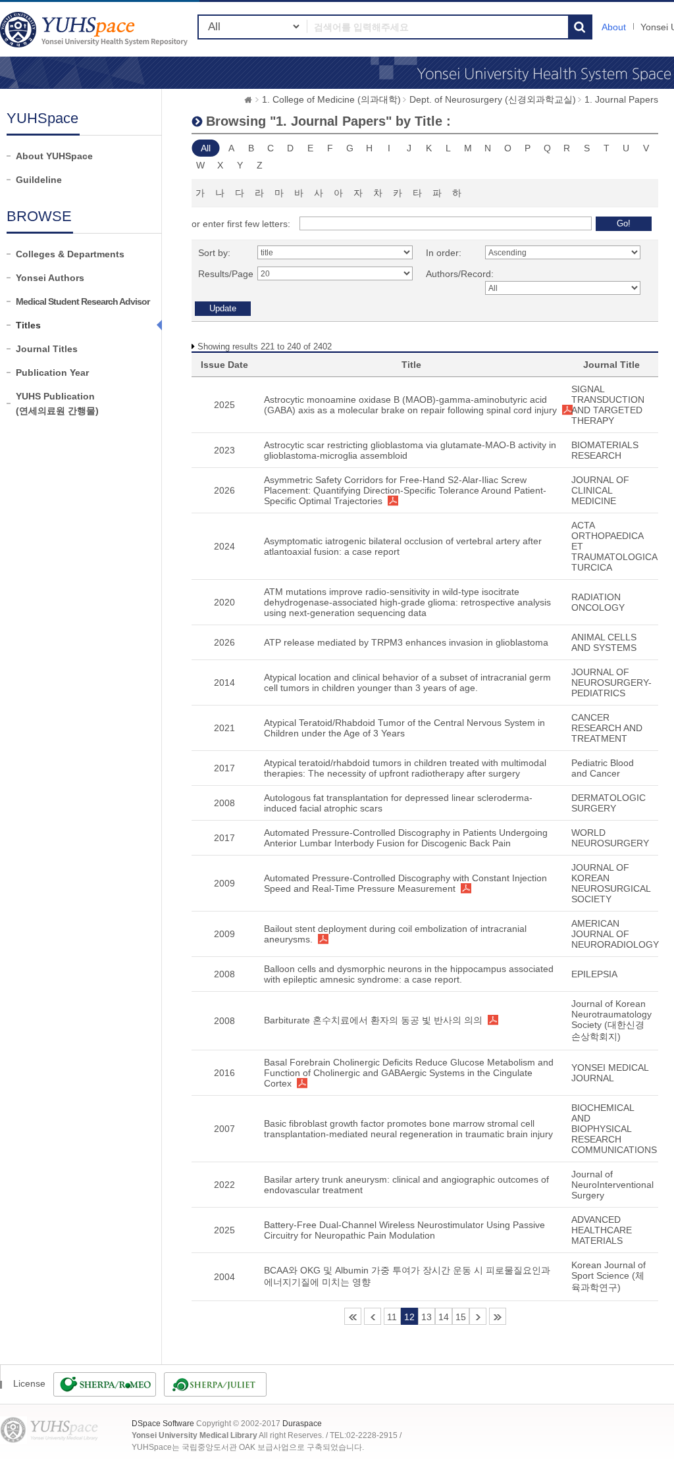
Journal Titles (47, 349)
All (206, 148)
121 (497, 1316)
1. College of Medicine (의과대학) (331, 99)
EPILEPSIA (594, 974)
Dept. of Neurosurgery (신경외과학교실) (492, 99)
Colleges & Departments (70, 254)
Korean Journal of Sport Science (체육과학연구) (608, 1276)
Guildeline (39, 179)
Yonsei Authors (50, 277)
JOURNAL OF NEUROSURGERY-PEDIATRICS (611, 682)
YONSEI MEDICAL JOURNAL (609, 1072)
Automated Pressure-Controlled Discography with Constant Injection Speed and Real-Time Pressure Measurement (405, 883)
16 (477, 1316)
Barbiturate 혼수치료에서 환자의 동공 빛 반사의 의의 (373, 1020)
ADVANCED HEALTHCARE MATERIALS (601, 1230)
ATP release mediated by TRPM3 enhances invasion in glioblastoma (406, 642)
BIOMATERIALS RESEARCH (604, 450)
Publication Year (52, 372)
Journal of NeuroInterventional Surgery (612, 1184)
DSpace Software (163, 1423)
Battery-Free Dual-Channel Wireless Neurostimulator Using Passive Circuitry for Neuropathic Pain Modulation (404, 1230)
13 (426, 1317)
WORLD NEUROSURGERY (610, 837)
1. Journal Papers (621, 99)
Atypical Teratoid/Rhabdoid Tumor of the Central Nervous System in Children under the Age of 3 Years (404, 727)
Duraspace (302, 1423)
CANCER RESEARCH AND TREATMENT (606, 728)
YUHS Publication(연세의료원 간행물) (57, 403)
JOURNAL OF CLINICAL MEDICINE (600, 490)
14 (443, 1317)
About (614, 27)
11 (392, 1317)
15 (460, 1317)
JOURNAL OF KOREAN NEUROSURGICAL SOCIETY (610, 883)
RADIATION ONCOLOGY (598, 602)
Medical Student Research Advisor (82, 301)
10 (372, 1316)
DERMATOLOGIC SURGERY (608, 802)
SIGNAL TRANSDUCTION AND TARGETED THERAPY (607, 405)
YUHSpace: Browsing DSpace (95, 29)
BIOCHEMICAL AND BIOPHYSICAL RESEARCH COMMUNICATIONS (614, 1128)
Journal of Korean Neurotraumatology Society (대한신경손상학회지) (611, 1020)
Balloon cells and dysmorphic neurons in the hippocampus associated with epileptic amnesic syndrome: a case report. (409, 974)
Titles (28, 325)
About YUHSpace (54, 156)
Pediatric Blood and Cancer (602, 768)
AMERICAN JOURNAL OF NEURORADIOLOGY (615, 934)
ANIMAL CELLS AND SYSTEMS (603, 642)
